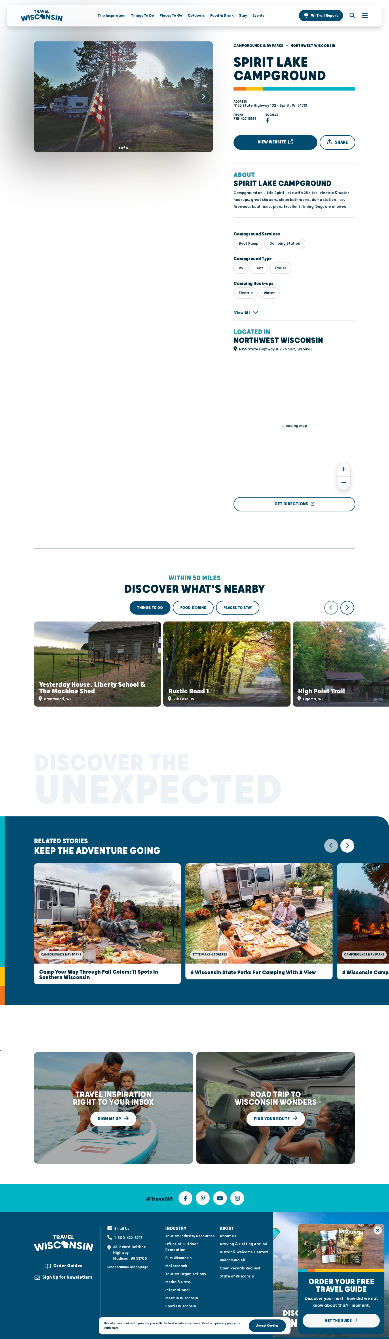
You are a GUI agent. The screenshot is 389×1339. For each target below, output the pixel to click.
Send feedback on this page (127, 1267)
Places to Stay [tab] (237, 607)
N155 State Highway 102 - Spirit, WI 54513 (270, 105)
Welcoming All (232, 1260)
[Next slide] (203, 97)
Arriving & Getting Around (243, 1244)
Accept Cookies (267, 1326)
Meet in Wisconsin (181, 1298)
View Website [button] (272, 142)
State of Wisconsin (237, 1276)
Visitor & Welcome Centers (244, 1252)
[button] (321, 15)
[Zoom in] (344, 470)
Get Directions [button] (291, 504)
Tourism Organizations (185, 1274)
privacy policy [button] (225, 1323)
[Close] (377, 1230)
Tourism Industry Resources (190, 1236)
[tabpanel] (194, 654)
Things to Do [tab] (150, 607)
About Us (228, 1236)
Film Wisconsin (178, 1258)
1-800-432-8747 (128, 1238)
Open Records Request (240, 1268)
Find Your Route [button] (272, 1118)
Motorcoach (176, 1266)
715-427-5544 (245, 118)
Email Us (121, 1228)
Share (341, 142)
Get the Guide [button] (338, 1320)
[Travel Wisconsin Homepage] (42, 15)
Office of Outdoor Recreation (181, 1247)
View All (242, 313)
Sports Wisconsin (180, 1306)
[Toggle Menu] (362, 15)
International (177, 1290)
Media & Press (178, 1282)
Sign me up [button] (110, 1118)
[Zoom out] (344, 483)
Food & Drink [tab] (193, 607)
